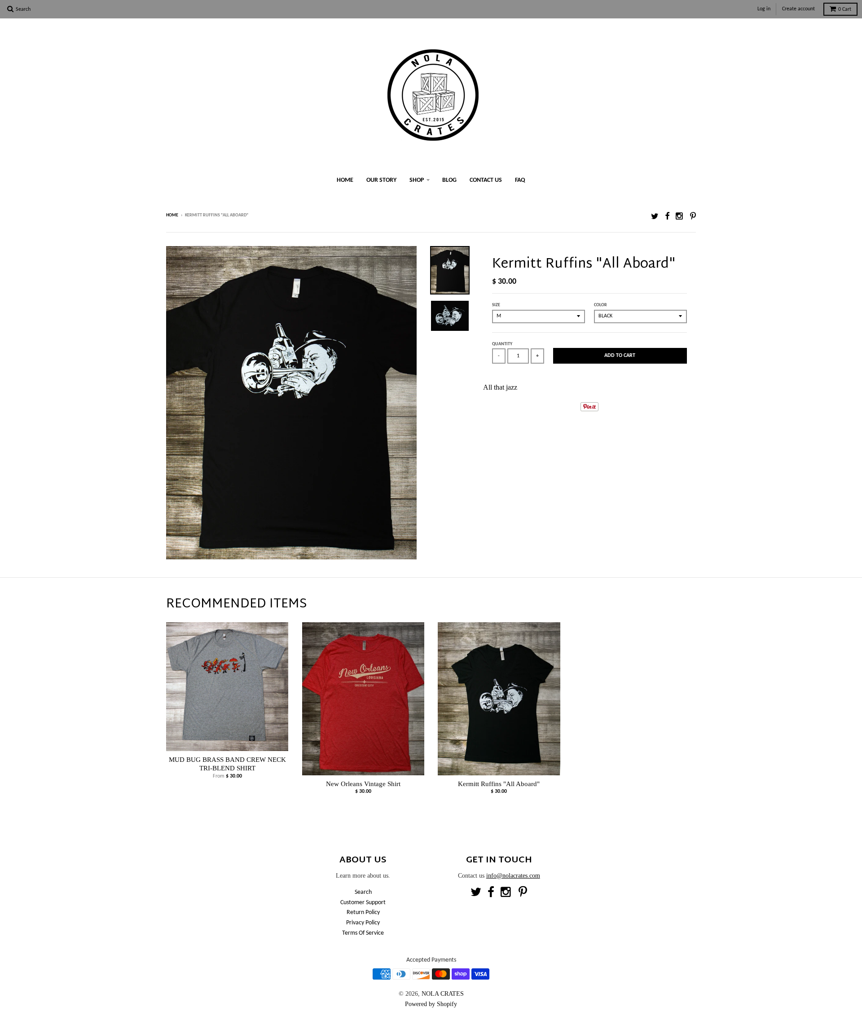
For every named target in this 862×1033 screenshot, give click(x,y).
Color (600, 305)
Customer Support (363, 902)
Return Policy (363, 912)
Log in (763, 9)
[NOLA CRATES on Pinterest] (693, 216)
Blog (449, 180)
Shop (416, 180)
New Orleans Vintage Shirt (363, 783)
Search (363, 892)
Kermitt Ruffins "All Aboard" (499, 783)
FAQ (520, 180)
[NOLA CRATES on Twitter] (655, 216)
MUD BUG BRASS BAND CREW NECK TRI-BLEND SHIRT (227, 764)
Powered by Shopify (431, 1004)
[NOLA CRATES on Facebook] (667, 216)
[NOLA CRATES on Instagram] (680, 216)
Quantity (502, 344)
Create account (798, 9)
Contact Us (486, 180)
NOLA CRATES (443, 993)
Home (345, 180)
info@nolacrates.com (513, 875)
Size (496, 305)
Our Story (381, 180)
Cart (844, 9)
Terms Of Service (363, 933)
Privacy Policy (363, 922)
